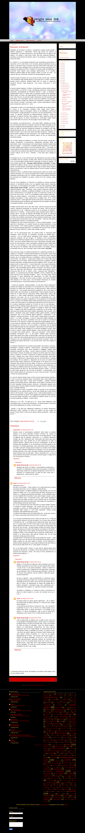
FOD (63, 694)
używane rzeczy (64, 782)
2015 (62, 81)
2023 (62, 68)
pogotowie (52, 742)
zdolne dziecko (63, 791)
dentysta (73, 707)
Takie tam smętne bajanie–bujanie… (20, 715)
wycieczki (55, 785)
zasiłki (50, 791)
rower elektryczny (56, 762)
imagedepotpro (44, 804)
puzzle (74, 753)
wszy (73, 784)
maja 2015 (64, 116)
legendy (74, 721)
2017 (62, 78)
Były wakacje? (64, 99)
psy (44, 753)
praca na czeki (47, 746)
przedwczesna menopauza (50, 752)
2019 (62, 75)
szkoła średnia (59, 773)
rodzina (67, 760)
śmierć (72, 797)
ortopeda (66, 737)
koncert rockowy (61, 718)
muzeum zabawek (55, 730)
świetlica (46, 799)
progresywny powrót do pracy (57, 750)
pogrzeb (59, 742)
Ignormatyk (13, 719)
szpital (70, 773)
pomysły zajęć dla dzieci (57, 744)
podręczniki (46, 742)
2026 (62, 63)
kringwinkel (48, 719)
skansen (45, 767)
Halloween (46, 695)
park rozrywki (65, 739)
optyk (53, 737)
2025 (62, 64)
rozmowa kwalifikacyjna (70, 762)
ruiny (73, 763)
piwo (68, 740)
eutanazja (68, 711)
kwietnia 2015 (64, 118)
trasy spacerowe (54, 778)
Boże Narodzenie (48, 694)
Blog (12, 40)
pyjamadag (55, 755)
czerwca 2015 (64, 114)
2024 (62, 66)
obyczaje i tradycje (60, 733)
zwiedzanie (47, 795)
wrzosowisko (67, 784)
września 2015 (64, 88)
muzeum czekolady (50, 726)
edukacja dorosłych (58, 711)
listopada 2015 (65, 85)
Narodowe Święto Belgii (57, 695)
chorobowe (60, 705)
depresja (48, 709)
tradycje (66, 776)
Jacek (15, 483)
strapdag (67, 769)
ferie (73, 711)
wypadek (71, 785)
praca (68, 744)
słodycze (57, 775)
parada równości (47, 739)
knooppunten (46, 716)
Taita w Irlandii (14, 694)
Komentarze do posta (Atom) (36, 685)
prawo (68, 746)
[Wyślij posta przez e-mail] (38, 421)
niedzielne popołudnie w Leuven (66, 97)
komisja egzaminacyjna (61, 716)
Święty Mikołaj (47, 797)
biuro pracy (63, 702)
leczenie (67, 721)
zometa (60, 793)
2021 (62, 71)
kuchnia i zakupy (71, 719)
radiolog (62, 755)
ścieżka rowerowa (57, 797)
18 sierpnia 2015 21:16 (27, 430)
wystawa (51, 789)
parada (72, 737)
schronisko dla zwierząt (67, 765)
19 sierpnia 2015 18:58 (34, 617)
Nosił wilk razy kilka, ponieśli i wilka (19, 695)
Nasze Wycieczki (30, 40)
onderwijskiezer (53, 735)
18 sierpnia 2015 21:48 (34, 465)
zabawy (66, 789)
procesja (72, 748)
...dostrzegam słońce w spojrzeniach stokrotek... (23, 736)
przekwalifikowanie (63, 752)
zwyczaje (66, 795)
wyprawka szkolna (63, 787)
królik (54, 719)
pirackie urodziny (60, 740)
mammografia (55, 723)
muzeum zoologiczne (65, 730)
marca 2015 (64, 119)
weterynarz (73, 782)
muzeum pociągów (53, 728)
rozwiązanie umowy (65, 763)
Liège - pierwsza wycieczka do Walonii (67, 92)
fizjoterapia (46, 712)
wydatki (63, 785)
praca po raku (59, 746)
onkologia (61, 735)
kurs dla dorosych (51, 721)
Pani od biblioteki (15, 699)
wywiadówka (59, 789)
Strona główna (33, 679)
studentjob (73, 769)
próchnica (72, 751)
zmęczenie (52, 793)
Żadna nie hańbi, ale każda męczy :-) (66, 106)
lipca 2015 (64, 113)
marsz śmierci (64, 723)
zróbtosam (71, 793)
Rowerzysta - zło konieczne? (67, 101)
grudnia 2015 (64, 83)
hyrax (55, 714)
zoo (65, 793)
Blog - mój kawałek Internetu (65, 104)
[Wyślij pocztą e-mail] (40, 421)
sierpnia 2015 (64, 90)
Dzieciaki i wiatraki (16, 714)
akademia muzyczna (55, 701)
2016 (62, 80)
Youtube (61, 46)
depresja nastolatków (60, 709)
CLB (58, 694)
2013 (62, 127)
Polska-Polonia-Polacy (50, 697)
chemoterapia (47, 705)
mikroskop (66, 725)
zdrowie (72, 791)
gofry (74, 712)
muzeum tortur (65, 728)
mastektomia (73, 723)
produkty (45, 750)
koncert (53, 718)
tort (61, 776)
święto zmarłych (67, 799)
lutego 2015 (64, 121)
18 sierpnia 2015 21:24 (23, 483)
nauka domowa (50, 732)
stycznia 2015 (64, 123)
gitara (69, 712)
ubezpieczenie (50, 780)
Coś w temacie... (15, 709)
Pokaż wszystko (38, 744)
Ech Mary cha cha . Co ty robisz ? (20, 735)
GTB (68, 694)
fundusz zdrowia (55, 712)
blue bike (72, 702)
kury (61, 721)
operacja (67, 735)
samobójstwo (46, 765)
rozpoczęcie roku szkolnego (52, 763)
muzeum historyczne (63, 726)
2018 (62, 76)
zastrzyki (56, 791)
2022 (62, 70)
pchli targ (73, 739)
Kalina (12, 740)
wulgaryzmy (46, 785)
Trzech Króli (60, 699)
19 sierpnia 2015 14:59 (26, 598)
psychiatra (50, 753)
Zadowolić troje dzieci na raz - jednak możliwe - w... (66, 109)
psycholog (58, 753)
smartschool (66, 767)
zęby (73, 795)
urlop (57, 780)
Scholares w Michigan (16, 731)
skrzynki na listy (52, 767)
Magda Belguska (21, 465)
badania (48, 702)
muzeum (73, 725)
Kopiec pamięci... (15, 700)
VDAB (66, 699)
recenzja (53, 757)
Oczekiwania (13, 741)
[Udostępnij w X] (43, 421)
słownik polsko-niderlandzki (50, 776)
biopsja (55, 702)
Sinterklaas (53, 699)
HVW (73, 694)
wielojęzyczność (49, 784)
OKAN (67, 695)
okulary (72, 733)
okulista (45, 735)
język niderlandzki (65, 714)
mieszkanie (57, 725)
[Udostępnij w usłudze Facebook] (44, 421)
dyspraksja (48, 711)
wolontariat (58, 784)
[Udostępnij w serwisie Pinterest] (45, 421)
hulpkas (48, 714)
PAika (72, 695)
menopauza (48, 725)
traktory (72, 776)
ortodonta (58, 737)
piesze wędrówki (49, 740)
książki (61, 719)
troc (61, 778)
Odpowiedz (16, 458)
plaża (72, 740)
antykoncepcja (65, 701)
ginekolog (63, 712)
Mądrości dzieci (19, 40)
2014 (62, 125)
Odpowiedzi (18, 462)
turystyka (73, 778)
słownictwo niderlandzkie (68, 775)
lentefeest (47, 723)
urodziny (53, 782)
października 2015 (65, 86)
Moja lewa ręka (14, 726)
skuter (60, 767)
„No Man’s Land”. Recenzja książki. (19, 720)
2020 (62, 73)
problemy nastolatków (58, 748)
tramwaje (45, 778)
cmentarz (66, 707)
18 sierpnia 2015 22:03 (34, 562)
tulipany (66, 778)
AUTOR (39, 40)
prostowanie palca (70, 750)
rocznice (57, 760)
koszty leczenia (71, 718)
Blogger (66, 804)
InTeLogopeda (14, 724)
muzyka (74, 730)
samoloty (55, 765)
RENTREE (66, 697)
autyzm (74, 701)
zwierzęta (57, 795)
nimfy (50, 733)
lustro (12, 704)
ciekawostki (58, 707)
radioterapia (69, 755)
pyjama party (48, 755)
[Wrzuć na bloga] (42, 421)
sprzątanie (57, 769)
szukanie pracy (47, 775)
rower (45, 762)
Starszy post (52, 679)
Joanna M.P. (16, 430)
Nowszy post (14, 679)
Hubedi (12, 730)
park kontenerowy (57, 739)
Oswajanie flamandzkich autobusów (66, 95)
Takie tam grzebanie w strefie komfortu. (20, 710)
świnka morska (57, 799)
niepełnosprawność (61, 732)
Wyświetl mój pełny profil (64, 57)
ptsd (64, 753)
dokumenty (73, 709)
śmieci (66, 797)
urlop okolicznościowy (66, 780)
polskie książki (66, 742)
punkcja (69, 753)
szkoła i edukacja (55, 771)
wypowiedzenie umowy (49, 787)
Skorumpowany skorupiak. (17, 705)
